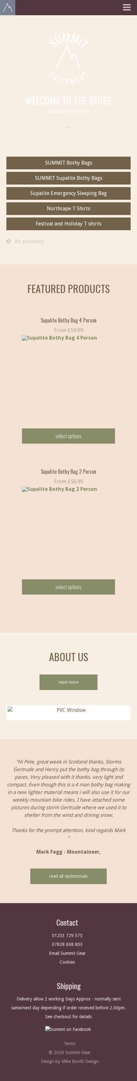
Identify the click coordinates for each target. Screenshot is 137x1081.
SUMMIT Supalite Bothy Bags (68, 178)
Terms (70, 1043)
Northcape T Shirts (68, 208)
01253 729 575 (67, 935)
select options (68, 436)
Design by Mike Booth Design (70, 1061)
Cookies (67, 962)
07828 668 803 (67, 944)
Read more (68, 682)
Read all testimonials (68, 876)
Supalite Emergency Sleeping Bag (68, 193)
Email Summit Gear (67, 953)
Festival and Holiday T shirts (68, 224)
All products (27, 241)
